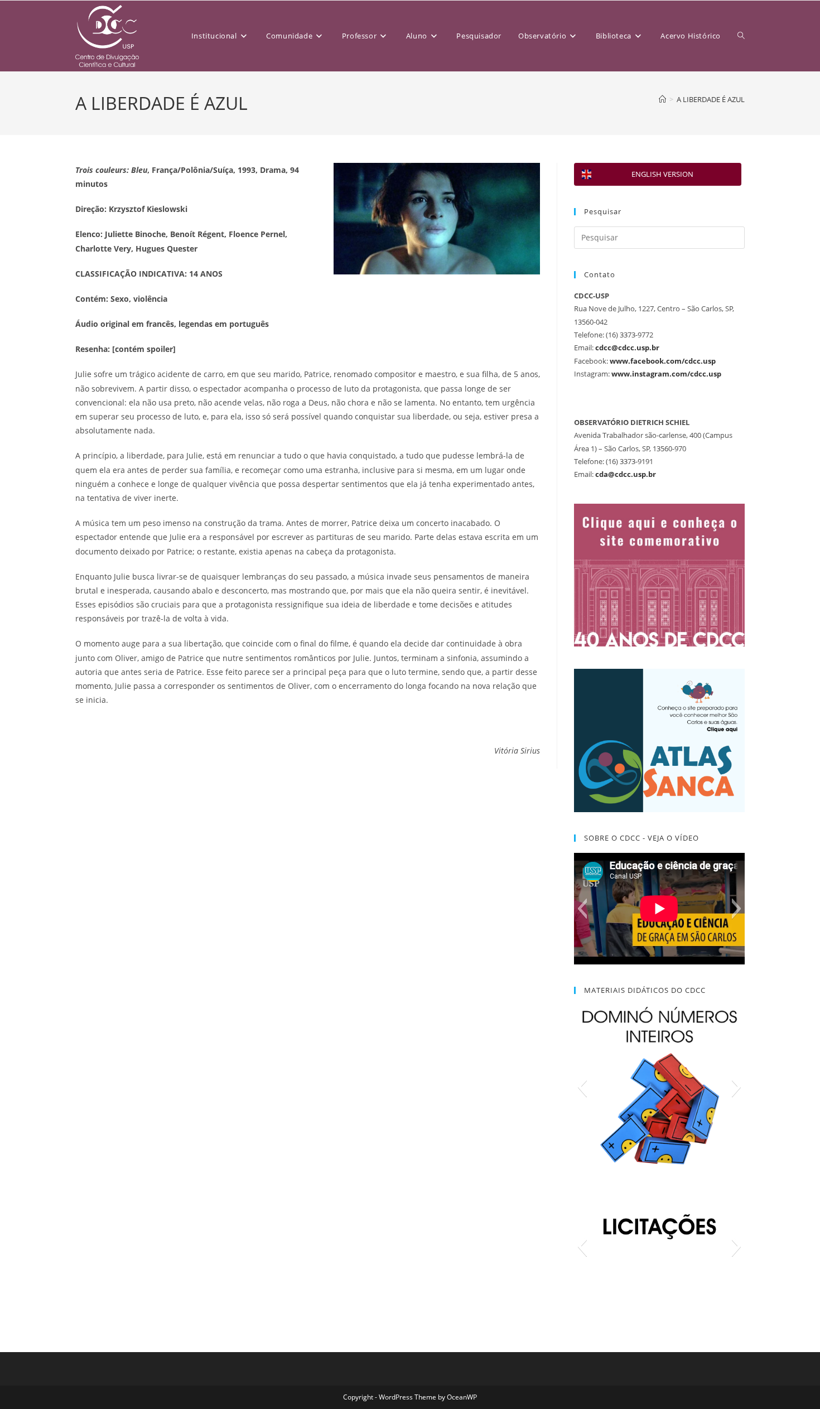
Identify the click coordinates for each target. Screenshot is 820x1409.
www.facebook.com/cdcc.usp (663, 361)
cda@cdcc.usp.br (625, 474)
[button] (582, 908)
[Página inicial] (662, 99)
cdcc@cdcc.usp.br (627, 347)
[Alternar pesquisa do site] (741, 36)
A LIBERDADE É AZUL (711, 99)
